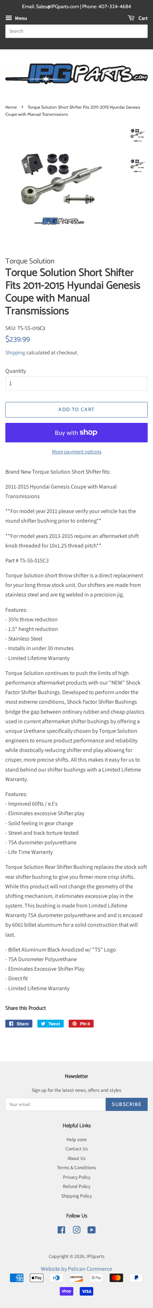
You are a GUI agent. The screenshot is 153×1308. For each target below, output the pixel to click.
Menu (20, 18)
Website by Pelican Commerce (76, 1268)
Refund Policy (76, 1186)
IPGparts (95, 1256)
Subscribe (127, 1104)
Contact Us (76, 1148)
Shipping (15, 352)
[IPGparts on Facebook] (61, 1231)
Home (11, 107)
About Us (77, 1158)
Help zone (77, 1139)
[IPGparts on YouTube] (92, 1231)
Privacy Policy (76, 1177)
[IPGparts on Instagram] (76, 1231)
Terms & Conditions (76, 1167)
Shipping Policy (76, 1196)
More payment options (76, 451)
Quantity (15, 371)
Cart (142, 18)
